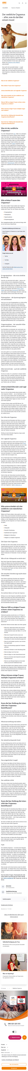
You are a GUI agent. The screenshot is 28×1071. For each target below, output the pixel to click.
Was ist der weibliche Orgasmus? (10, 80)
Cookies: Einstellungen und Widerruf (10, 1059)
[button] (4, 3)
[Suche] (19, 3)
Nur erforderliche (14, 1064)
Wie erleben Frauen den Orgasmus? (11, 85)
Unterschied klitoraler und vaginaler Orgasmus (14, 90)
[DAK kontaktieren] (24, 1037)
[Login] (22, 3)
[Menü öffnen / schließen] (25, 3)
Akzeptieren (14, 1068)
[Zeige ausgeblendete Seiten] (9, 988)
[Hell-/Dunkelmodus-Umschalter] (14, 1032)
